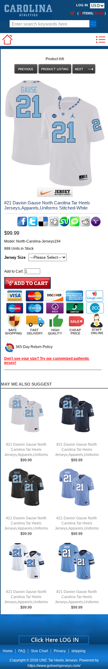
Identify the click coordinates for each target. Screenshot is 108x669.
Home (8, 651)
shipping (78, 651)
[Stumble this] (64, 225)
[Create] (53, 637)
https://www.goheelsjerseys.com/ (54, 666)
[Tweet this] (33, 225)
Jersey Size (15, 257)
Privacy (60, 651)
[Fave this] (75, 225)
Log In (82, 5)
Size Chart (39, 651)
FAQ (21, 651)
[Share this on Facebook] (22, 225)
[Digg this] (53, 225)
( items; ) (91, 13)
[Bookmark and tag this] (85, 225)
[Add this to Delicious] (43, 225)
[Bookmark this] (95, 225)
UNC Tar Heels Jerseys (58, 660)
